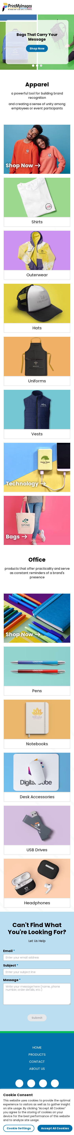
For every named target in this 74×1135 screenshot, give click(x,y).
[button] (33, 65)
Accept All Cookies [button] (55, 1128)
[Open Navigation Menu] (67, 7)
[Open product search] (59, 7)
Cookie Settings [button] (19, 1128)
